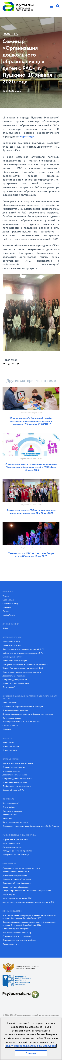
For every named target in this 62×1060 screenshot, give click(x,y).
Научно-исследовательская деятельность (22, 672)
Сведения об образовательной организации (23, 706)
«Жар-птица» (26, 136)
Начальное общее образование (17, 879)
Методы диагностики (12, 847)
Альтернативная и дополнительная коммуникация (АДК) (28, 902)
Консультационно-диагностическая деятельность (25, 664)
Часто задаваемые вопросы (15, 822)
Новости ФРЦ (10, 34)
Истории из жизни (11, 944)
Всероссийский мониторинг (16, 872)
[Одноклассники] (9, 363)
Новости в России (11, 746)
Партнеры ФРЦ (9, 687)
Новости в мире (10, 750)
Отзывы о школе (10, 725)
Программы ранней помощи (16, 855)
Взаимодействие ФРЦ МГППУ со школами (22, 722)
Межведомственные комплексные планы (21, 868)
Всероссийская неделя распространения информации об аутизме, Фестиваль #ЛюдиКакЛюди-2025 (29, 923)
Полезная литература (12, 811)
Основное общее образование (17, 883)
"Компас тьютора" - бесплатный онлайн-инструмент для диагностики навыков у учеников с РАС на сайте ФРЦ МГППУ (31, 421)
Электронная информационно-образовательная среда (28, 714)
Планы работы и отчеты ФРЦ (16, 683)
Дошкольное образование (15, 775)
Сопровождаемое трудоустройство (19, 940)
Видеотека (7, 818)
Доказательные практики (14, 676)
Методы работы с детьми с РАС (17, 898)
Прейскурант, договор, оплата (17, 786)
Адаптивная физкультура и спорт (17, 932)
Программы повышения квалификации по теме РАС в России (31, 826)
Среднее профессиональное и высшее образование (27, 891)
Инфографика (9, 807)
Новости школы (10, 703)
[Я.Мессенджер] (18, 363)
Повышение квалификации (15, 661)
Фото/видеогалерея (12, 718)
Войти (5, 628)
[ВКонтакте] (4, 363)
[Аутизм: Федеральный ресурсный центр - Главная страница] (18, 6)
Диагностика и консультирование (18, 763)
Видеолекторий (10, 815)
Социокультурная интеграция (16, 929)
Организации (8, 600)
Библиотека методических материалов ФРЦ (23, 653)
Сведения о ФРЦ (10, 604)
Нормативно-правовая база (15, 839)
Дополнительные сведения (15, 710)
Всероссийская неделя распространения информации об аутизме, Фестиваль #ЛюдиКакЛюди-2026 (29, 916)
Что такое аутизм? (11, 803)
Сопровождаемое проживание (17, 936)
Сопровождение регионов (15, 680)
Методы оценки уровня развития (17, 851)
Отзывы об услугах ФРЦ (13, 790)
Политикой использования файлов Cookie (30, 1045)
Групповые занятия (11, 771)
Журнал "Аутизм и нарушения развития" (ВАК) (23, 668)
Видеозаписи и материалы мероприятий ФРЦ (23, 649)
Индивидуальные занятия (14, 767)
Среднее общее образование (16, 887)
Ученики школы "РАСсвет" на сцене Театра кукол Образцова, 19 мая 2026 (31, 555)
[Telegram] (13, 363)
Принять (31, 1053)
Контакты (7, 607)
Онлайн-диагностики (12, 657)
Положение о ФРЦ (11, 642)
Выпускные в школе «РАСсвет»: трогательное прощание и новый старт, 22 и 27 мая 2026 (31, 511)
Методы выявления (11, 843)
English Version (9, 615)
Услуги (6, 596)
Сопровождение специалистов (17, 779)
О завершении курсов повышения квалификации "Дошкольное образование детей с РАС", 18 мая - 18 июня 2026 (31, 467)
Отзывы (6, 611)
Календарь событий (12, 645)
